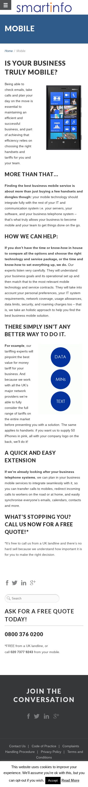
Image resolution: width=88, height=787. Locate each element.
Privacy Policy (51, 752)
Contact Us (17, 746)
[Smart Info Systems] (44, 7)
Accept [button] (53, 780)
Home (9, 51)
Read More (70, 780)
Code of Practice (44, 746)
